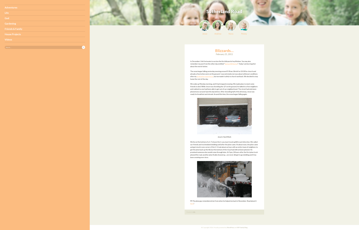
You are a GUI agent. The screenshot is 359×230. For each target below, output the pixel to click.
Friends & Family (13, 28)
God (7, 18)
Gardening (10, 23)
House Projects (13, 34)
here (192, 204)
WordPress (230, 227)
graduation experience (205, 76)
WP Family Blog (242, 227)
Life (7, 12)
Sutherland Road (224, 11)
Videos (8, 39)
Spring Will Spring (231, 64)
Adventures (11, 7)
